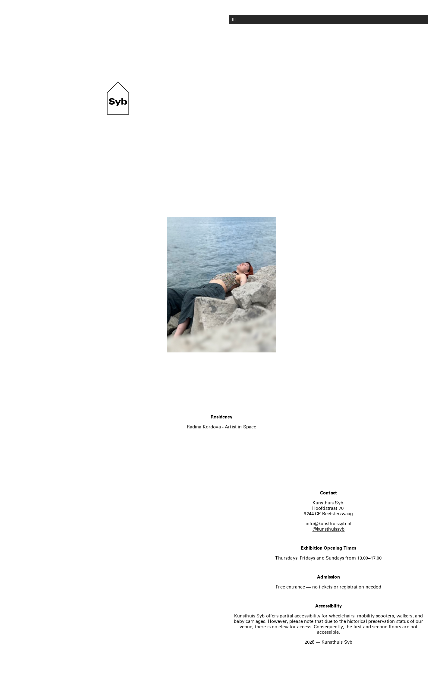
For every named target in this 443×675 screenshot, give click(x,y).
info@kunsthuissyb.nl (328, 523)
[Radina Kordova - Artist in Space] (221, 285)
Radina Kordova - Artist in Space (221, 427)
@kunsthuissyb (329, 529)
